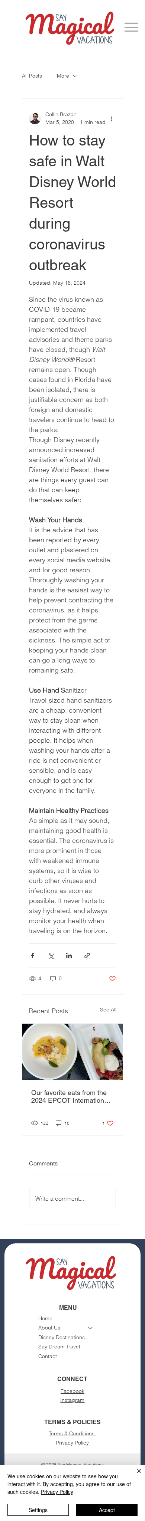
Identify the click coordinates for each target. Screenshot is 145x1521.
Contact (47, 1356)
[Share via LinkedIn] (68, 955)
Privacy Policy (72, 1442)
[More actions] (111, 118)
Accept (107, 1510)
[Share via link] (87, 955)
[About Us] (90, 1328)
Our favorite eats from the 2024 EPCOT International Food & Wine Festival (70, 1096)
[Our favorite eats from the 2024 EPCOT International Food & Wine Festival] (72, 1052)
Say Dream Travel (59, 1346)
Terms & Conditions (72, 1433)
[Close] (135, 1475)
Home (45, 1318)
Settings (38, 1510)
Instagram (72, 1400)
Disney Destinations (61, 1337)
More (63, 75)
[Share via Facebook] (32, 955)
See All (108, 1009)
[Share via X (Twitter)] (50, 955)
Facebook (72, 1391)
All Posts (32, 75)
